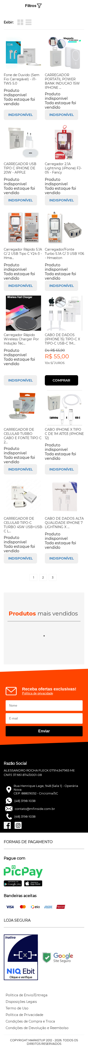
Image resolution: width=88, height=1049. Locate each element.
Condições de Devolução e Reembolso (37, 1028)
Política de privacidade (37, 693)
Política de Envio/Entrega (26, 995)
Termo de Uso (17, 1008)
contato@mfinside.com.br (35, 809)
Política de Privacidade (24, 1015)
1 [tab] (44, 636)
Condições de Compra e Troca (30, 1021)
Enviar (44, 731)
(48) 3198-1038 (24, 801)
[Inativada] (21, 957)
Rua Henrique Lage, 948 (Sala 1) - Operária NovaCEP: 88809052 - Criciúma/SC (46, 789)
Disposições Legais (21, 1002)
